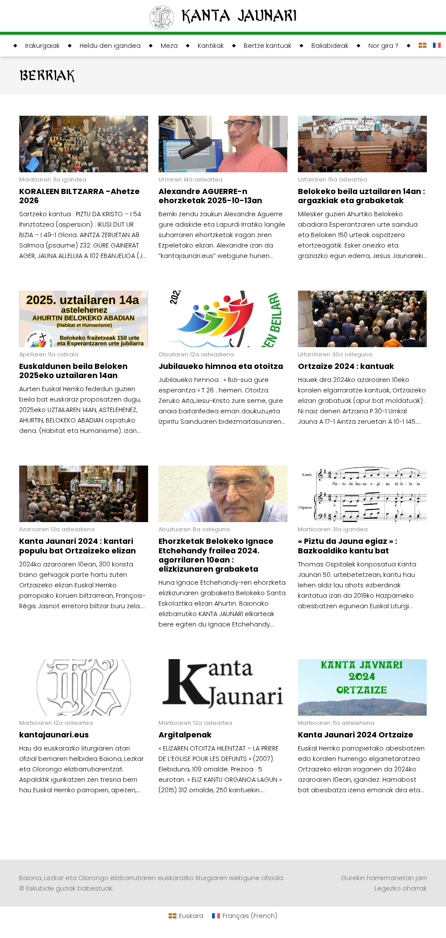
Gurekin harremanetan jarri (384, 878)
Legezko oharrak (401, 888)
